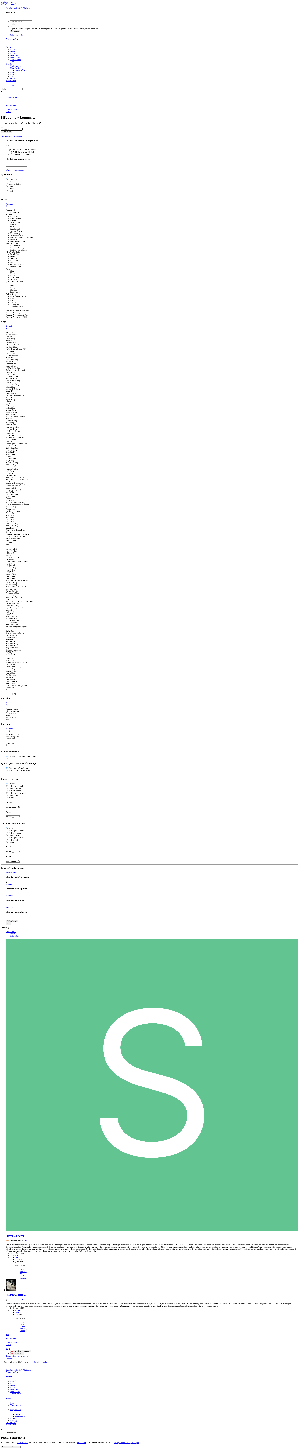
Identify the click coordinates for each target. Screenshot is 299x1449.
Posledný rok (13, 795)
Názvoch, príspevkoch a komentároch (22, 756)
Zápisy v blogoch (15, 184)
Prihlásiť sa (15, 31)
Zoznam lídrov (15, 60)
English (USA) (18, 1353)
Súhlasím (5, 1447)
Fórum (12, 51)
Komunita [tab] (9, 204)
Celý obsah (13, 179)
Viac (12, 62)
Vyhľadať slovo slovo (24, 152)
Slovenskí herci (15, 1235)
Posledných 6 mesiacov (17, 793)
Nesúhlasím (15, 1447)
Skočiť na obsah (7, 2)
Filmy (25, 1241)
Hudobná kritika (16, 1294)
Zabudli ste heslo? (17, 35)
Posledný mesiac (15, 791)
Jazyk (8, 1349)
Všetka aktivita (15, 66)
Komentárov (11, 873)
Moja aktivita (15, 68)
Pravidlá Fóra (15, 58)
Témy (11, 182)
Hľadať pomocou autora (15, 170)
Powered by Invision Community (35, 1362)
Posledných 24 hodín (16, 786)
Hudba (24, 1300)
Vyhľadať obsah (12, 921)
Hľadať (13, 72)
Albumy (11, 189)
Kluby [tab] (8, 206)
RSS (7, 1335)
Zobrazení (10, 907)
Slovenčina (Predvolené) (21, 1351)
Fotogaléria (14, 55)
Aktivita (9, 64)
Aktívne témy (20, 70)
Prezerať (9, 47)
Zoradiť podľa (11, 932)
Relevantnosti (15, 936)
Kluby (12, 49)
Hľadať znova (6, 132)
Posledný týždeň (15, 788)
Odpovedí (10, 884)
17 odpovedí (15, 1255)
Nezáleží (12, 784)
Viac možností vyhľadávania (11, 136)
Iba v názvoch (14, 759)
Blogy (12, 53)
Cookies (9, 1358)
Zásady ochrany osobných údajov (18, 1356)
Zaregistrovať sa (12, 39)
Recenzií (9, 896)
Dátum (12, 934)
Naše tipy (13, 74)
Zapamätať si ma (16, 29)
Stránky (11, 191)
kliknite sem (81, 1443)
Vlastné (11, 798)
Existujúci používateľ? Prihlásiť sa (19, 8)
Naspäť (13, 1381)
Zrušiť (9, 923)
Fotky (11, 186)
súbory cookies (22, 1443)
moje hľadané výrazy (19, 768)
